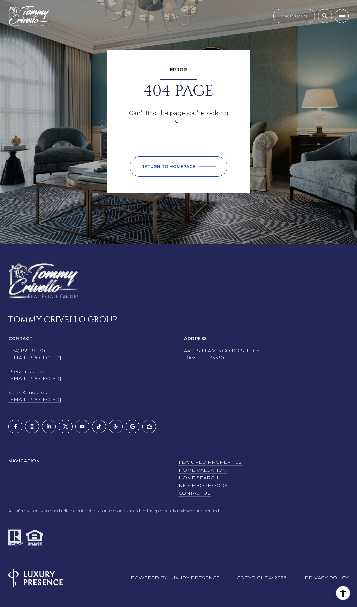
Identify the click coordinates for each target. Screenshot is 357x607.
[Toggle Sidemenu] (342, 16)
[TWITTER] (66, 426)
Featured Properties (210, 462)
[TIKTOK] (99, 426)
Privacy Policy (327, 578)
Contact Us (294, 16)
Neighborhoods (203, 485)
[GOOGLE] (132, 426)
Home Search (198, 478)
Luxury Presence (194, 578)
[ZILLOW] (149, 426)
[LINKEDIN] (49, 426)
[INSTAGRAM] (32, 426)
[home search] (325, 16)
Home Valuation (202, 470)
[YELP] (116, 426)
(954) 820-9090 (26, 350)
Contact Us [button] (194, 493)
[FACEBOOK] (15, 426)
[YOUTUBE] (82, 426)
